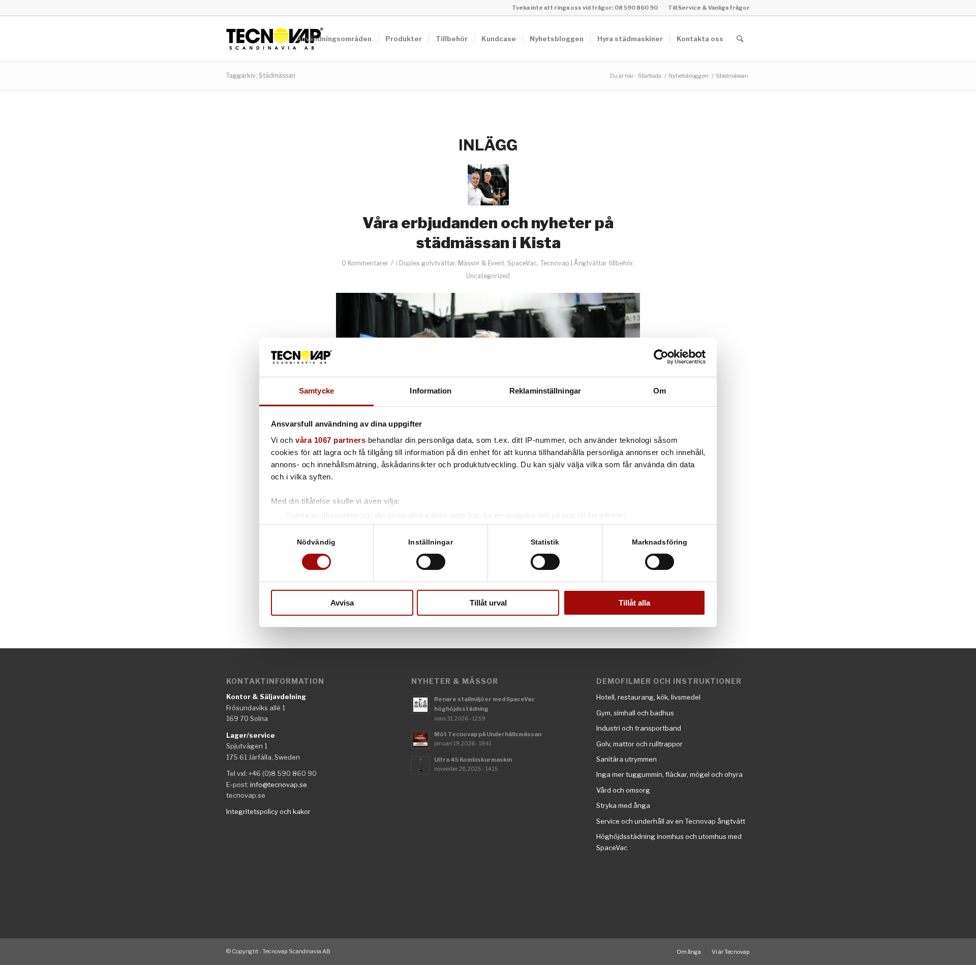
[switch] (430, 562)
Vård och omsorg (623, 790)
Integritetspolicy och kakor (268, 811)
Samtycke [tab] (316, 390)
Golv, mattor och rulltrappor (639, 744)
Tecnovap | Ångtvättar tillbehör (586, 263)
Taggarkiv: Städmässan (260, 75)
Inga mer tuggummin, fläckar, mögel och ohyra (669, 774)
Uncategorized (488, 276)
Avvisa (342, 602)
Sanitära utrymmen (626, 759)
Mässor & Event (481, 263)
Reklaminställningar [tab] (545, 390)
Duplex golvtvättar (427, 263)
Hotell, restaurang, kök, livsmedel (648, 697)
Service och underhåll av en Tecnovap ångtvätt (670, 821)
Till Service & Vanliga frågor (709, 7)
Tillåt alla (634, 602)
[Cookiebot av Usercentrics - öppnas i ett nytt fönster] (661, 357)
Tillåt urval (488, 602)
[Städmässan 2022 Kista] (488, 184)
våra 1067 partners (330, 440)
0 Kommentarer (365, 263)
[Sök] (740, 38)
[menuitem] (706, 7)
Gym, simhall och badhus (635, 713)
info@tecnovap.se (278, 784)
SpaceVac (522, 263)
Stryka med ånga (623, 805)
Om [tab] (659, 390)
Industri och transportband (638, 728)
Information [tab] (430, 390)
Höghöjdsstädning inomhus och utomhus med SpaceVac (669, 841)
